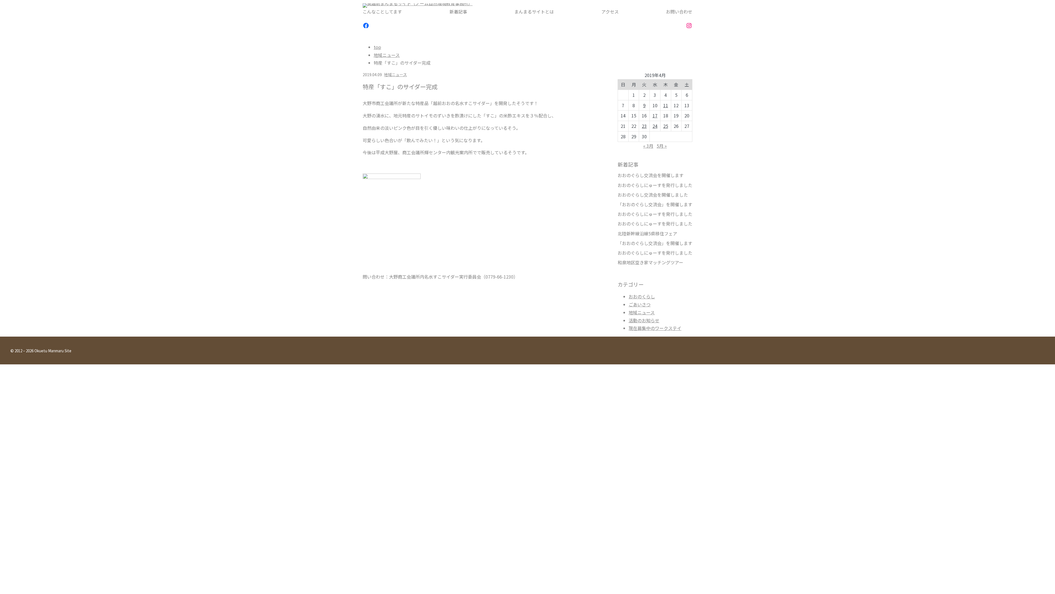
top (377, 47)
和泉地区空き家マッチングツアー (650, 262)
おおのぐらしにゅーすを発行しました (655, 185)
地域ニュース (387, 55)
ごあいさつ (640, 304)
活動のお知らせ (644, 320)
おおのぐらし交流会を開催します (651, 175)
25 (665, 126)
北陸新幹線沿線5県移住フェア (647, 233)
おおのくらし (642, 296)
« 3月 (648, 145)
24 (655, 126)
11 (665, 105)
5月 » (662, 145)
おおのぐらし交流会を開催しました (653, 194)
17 (655, 115)
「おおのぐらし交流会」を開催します (655, 204)
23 (644, 126)
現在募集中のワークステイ (655, 328)
